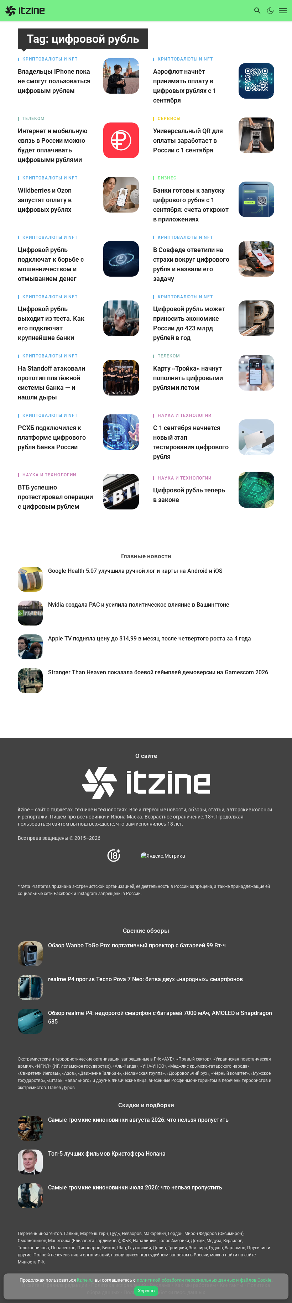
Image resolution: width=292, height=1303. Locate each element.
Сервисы (169, 118)
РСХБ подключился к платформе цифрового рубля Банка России (52, 437)
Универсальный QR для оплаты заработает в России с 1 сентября (188, 140)
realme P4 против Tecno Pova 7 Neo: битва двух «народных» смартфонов (145, 979)
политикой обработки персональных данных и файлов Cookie (204, 1280)
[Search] (257, 10)
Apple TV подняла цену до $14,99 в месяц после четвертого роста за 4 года (149, 638)
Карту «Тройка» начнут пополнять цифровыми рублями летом (188, 378)
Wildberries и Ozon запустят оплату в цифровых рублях (45, 200)
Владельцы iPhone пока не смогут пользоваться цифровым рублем (54, 81)
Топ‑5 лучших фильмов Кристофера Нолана (107, 1153)
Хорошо (146, 1290)
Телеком (33, 118)
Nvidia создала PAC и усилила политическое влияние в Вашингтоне (138, 604)
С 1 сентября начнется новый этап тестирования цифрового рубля (191, 442)
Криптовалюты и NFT (50, 59)
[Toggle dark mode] (270, 10)
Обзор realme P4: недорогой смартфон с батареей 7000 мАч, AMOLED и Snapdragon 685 (160, 1017)
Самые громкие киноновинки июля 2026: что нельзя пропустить (135, 1187)
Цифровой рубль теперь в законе (189, 494)
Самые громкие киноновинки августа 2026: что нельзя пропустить (138, 1119)
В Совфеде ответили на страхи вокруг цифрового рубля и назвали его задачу (191, 264)
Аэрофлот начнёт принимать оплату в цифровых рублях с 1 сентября (184, 86)
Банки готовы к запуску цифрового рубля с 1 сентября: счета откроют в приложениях (191, 205)
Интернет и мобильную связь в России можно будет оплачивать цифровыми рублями (53, 145)
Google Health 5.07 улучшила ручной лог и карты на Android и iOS (135, 570)
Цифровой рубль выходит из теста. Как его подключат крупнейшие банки (51, 323)
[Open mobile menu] (281, 10)
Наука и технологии (185, 415)
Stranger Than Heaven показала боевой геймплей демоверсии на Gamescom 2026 (158, 672)
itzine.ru (85, 1280)
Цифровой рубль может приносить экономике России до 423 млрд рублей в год (189, 323)
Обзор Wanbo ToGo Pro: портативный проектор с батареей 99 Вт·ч (137, 945)
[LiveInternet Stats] (130, 855)
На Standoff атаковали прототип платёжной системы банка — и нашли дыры (51, 383)
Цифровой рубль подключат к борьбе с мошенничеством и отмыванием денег (51, 264)
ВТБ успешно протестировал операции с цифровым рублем (55, 496)
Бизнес (167, 178)
